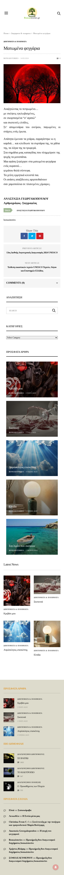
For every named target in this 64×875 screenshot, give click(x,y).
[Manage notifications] (55, 867)
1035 (22, 762)
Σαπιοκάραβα (24, 810)
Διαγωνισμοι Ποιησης (29, 782)
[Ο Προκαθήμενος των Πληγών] (9, 785)
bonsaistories (11, 58)
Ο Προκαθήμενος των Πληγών (31, 786)
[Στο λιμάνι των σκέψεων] (32, 537)
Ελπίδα (13, 506)
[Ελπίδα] (32, 497)
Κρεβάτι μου (16, 388)
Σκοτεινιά (14, 427)
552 (21, 790)
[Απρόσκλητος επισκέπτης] (32, 458)
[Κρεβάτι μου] (32, 379)
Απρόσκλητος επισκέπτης (22, 467)
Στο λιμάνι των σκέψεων (22, 545)
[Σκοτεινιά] (32, 419)
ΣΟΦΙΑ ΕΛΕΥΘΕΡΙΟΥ (21, 857)
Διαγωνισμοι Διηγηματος (30, 754)
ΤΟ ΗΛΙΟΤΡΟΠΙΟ (25, 772)
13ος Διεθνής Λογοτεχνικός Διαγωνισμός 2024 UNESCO (32, 252)
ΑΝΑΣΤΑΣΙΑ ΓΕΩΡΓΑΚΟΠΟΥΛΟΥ (31, 210)
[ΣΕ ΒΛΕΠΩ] (9, 756)
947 (21, 776)
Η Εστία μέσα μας (31, 816)
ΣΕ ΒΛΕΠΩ (22, 758)
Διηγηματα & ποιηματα (15, 42)
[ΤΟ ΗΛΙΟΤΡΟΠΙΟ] (9, 771)
